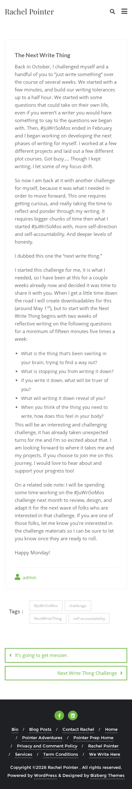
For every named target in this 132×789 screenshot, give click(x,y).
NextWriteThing (48, 618)
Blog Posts (40, 729)
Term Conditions (60, 754)
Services (23, 754)
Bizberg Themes (107, 775)
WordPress (45, 775)
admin (29, 577)
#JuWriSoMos (46, 605)
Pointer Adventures (42, 737)
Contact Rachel (78, 729)
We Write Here (104, 754)
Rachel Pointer (103, 745)
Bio (15, 729)
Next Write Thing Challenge (87, 673)
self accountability (89, 618)
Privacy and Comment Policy (47, 745)
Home (111, 729)
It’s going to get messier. (41, 655)
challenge (78, 605)
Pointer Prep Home (93, 737)
